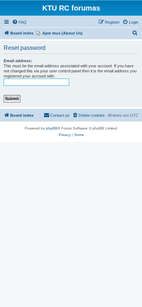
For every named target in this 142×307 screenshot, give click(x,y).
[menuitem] (19, 22)
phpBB (52, 128)
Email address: (18, 61)
